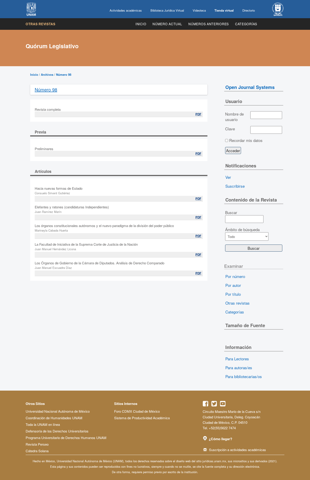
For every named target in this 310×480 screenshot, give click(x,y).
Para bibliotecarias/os (243, 376)
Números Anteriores (208, 24)
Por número (235, 276)
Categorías (246, 24)
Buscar (231, 212)
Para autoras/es (238, 367)
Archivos (47, 74)
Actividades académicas (126, 10)
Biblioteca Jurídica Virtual (167, 10)
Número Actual (167, 24)
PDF (198, 114)
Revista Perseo (37, 444)
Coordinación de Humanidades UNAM (54, 417)
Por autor (233, 285)
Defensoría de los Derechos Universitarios (57, 431)
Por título (233, 294)
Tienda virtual (224, 10)
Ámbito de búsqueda (242, 229)
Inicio (140, 24)
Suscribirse (235, 186)
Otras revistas (40, 24)
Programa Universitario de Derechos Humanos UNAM (66, 437)
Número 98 (63, 74)
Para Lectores (237, 358)
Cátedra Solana (37, 450)
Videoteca (199, 10)
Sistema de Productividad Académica (142, 417)
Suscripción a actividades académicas (237, 449)
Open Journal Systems (250, 87)
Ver (228, 177)
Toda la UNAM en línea (43, 424)
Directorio (248, 10)
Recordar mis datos (246, 140)
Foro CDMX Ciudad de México (137, 411)
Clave (230, 128)
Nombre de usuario (234, 116)
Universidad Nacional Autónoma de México (58, 411)
